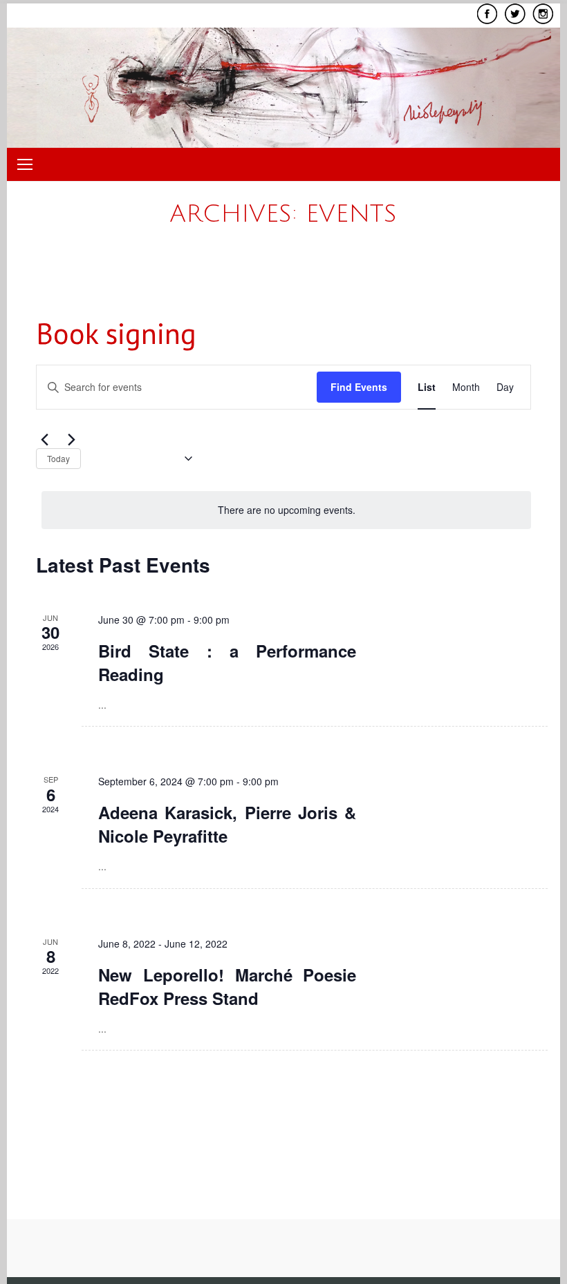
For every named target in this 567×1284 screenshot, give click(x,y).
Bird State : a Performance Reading (227, 662)
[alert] (286, 510)
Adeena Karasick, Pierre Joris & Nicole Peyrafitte (227, 824)
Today (58, 458)
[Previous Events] (44, 440)
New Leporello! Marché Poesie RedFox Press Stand (227, 986)
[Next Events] (71, 440)
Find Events (359, 387)
